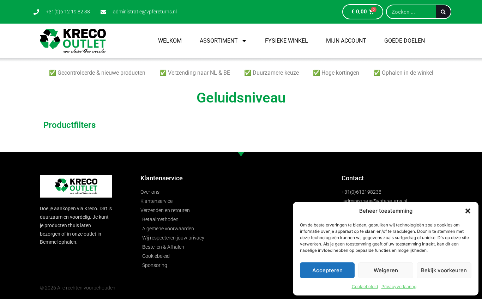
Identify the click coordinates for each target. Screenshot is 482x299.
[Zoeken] (443, 11)
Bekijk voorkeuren (444, 270)
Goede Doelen (404, 40)
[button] (467, 210)
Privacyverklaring (398, 286)
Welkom (170, 40)
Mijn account (346, 40)
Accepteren (327, 270)
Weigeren (386, 270)
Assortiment (219, 40)
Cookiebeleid (365, 286)
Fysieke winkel (286, 40)
